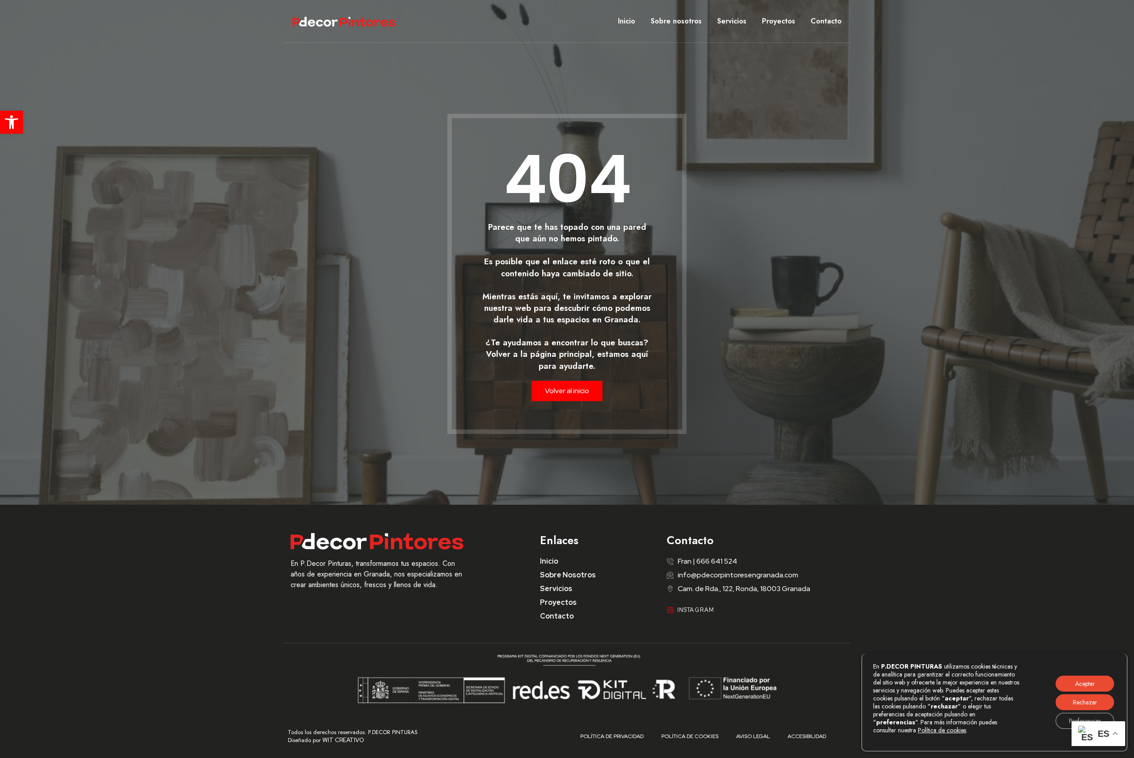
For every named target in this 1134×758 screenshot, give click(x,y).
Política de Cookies (689, 736)
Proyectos (778, 21)
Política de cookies (942, 730)
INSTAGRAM (695, 610)
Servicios (731, 21)
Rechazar (1085, 702)
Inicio (626, 21)
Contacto (826, 21)
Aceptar (1085, 683)
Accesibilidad (807, 736)
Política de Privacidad (612, 736)
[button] (11, 122)
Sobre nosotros (676, 21)
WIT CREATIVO (343, 740)
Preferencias (1085, 720)
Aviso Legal (753, 736)
